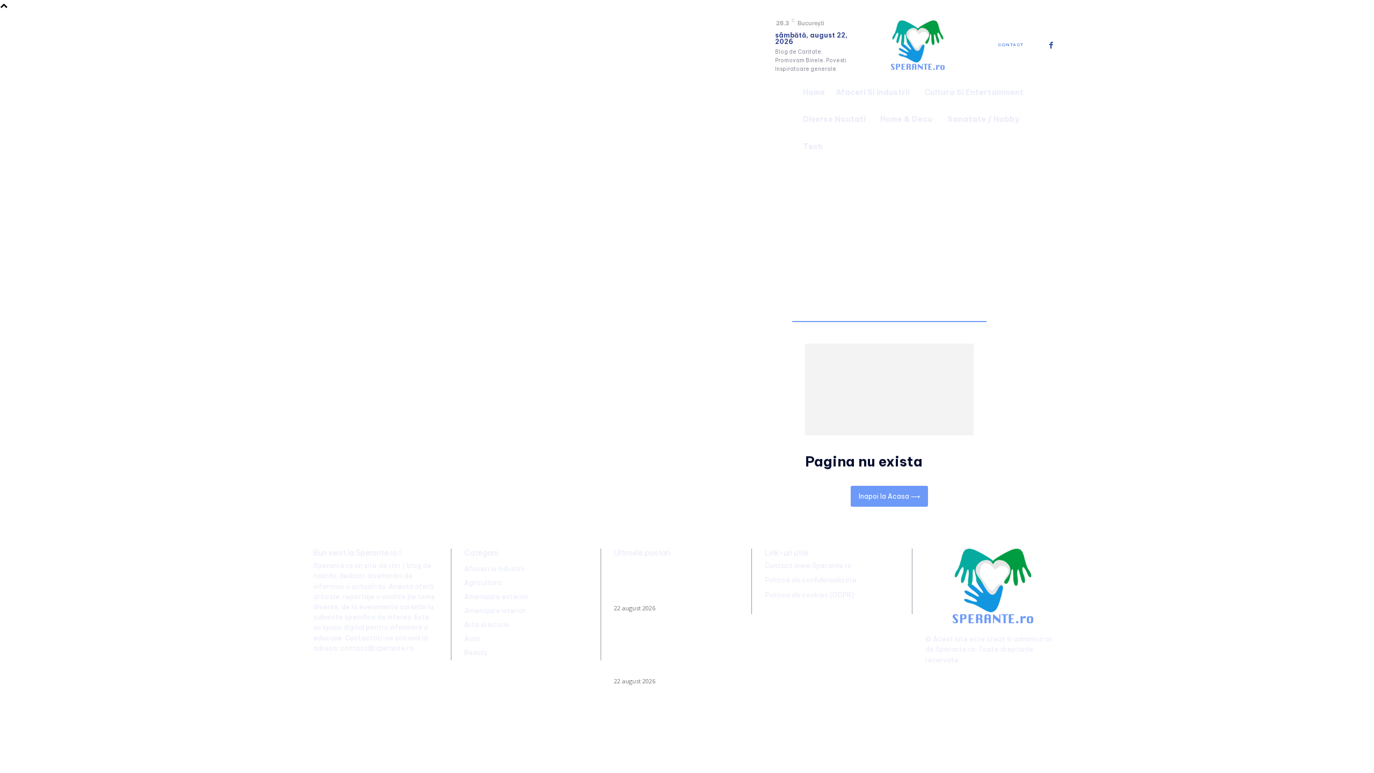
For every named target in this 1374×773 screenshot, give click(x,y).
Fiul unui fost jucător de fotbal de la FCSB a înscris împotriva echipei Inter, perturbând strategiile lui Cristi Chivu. (673, 584)
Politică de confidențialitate (811, 580)
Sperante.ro (955, 649)
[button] (1048, 118)
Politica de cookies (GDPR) (809, 595)
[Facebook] (1051, 45)
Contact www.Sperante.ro (808, 565)
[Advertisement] (687, 240)
